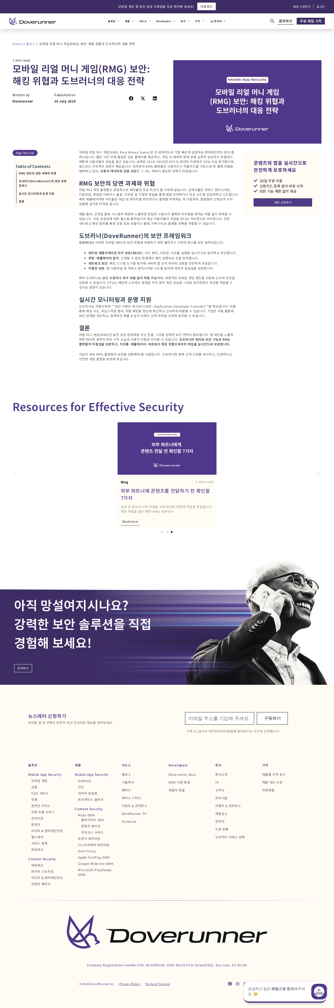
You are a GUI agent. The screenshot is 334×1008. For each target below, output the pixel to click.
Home (17, 43)
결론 (21, 201)
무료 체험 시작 (311, 20)
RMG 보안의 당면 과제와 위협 (37, 173)
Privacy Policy (130, 984)
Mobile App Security (45, 774)
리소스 (143, 21)
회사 (183, 21)
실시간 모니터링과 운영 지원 (37, 193)
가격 (197, 21)
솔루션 (112, 21)
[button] (131, 98)
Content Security (42, 859)
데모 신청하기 (302, 6)
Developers (163, 21)
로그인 (321, 6)
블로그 (30, 43)
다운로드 (206, 6)
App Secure (25, 152)
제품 (127, 21)
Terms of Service (157, 984)
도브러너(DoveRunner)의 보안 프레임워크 (43, 183)
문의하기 (285, 20)
